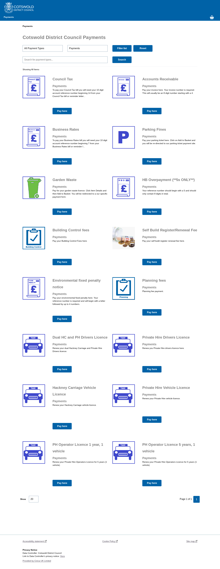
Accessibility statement (34, 541)
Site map (190, 541)
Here (62, 556)
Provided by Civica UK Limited (37, 561)
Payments (9, 17)
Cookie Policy (109, 541)
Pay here (62, 111)
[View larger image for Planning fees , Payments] (123, 288)
